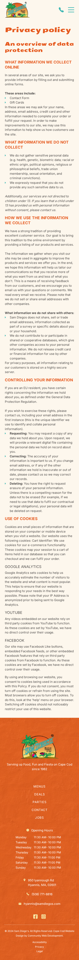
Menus (39, 786)
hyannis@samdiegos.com (42, 904)
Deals (39, 794)
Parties (40, 802)
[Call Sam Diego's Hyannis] (61, 9)
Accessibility (39, 942)
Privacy (39, 946)
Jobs (39, 817)
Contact (40, 810)
